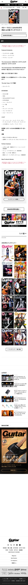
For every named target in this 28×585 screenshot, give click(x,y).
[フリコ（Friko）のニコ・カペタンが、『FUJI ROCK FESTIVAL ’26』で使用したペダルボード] (8, 399)
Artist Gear (22, 547)
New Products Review (14, 552)
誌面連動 (21, 550)
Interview (15, 547)
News (7, 550)
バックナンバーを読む (14, 199)
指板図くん (14, 563)
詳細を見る (14, 470)
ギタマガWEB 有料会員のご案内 (8, 7)
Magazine (11, 24)
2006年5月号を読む (8, 35)
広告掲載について (22, 578)
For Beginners (14, 560)
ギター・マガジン (5, 24)
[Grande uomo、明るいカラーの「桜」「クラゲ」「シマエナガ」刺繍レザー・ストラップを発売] (8, 406)
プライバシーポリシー (13, 578)
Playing (11, 550)
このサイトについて (6, 580)
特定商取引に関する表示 (20, 580)
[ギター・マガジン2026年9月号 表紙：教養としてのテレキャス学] (14, 462)
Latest (5, 373)
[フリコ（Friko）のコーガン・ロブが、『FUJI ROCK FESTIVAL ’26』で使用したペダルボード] (8, 378)
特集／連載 (24, 7)
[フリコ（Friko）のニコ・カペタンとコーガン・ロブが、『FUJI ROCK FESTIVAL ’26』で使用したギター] (8, 413)
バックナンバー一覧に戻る (14, 349)
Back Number (14, 558)
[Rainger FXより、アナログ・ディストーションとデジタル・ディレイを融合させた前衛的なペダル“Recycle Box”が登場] (8, 392)
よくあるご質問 (5, 578)
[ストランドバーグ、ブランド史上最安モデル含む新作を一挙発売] (8, 385)
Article (16, 550)
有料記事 (18, 7)
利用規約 (13, 580)
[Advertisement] (14, 492)
